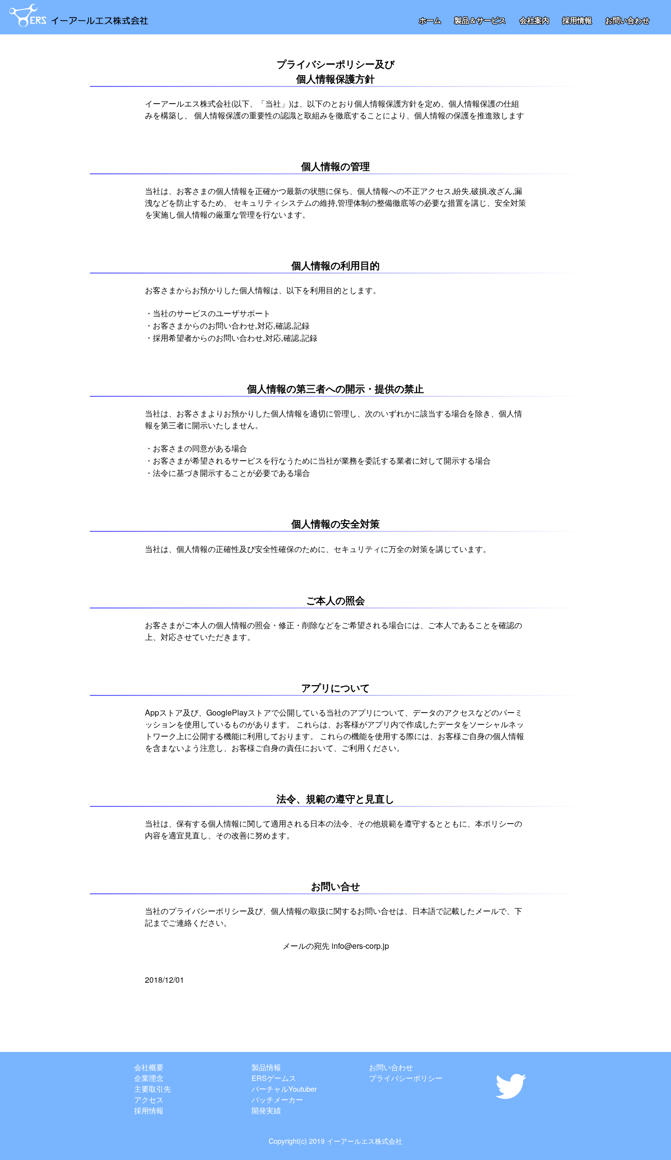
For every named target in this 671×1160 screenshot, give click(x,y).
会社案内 (534, 20)
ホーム (430, 20)
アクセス (149, 1099)
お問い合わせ (627, 20)
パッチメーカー (277, 1099)
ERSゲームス (274, 1078)
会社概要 (149, 1067)
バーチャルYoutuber (284, 1088)
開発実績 (266, 1110)
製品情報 (266, 1067)
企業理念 (149, 1078)
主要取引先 (152, 1088)
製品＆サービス (480, 20)
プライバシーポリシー (406, 1078)
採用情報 (577, 20)
